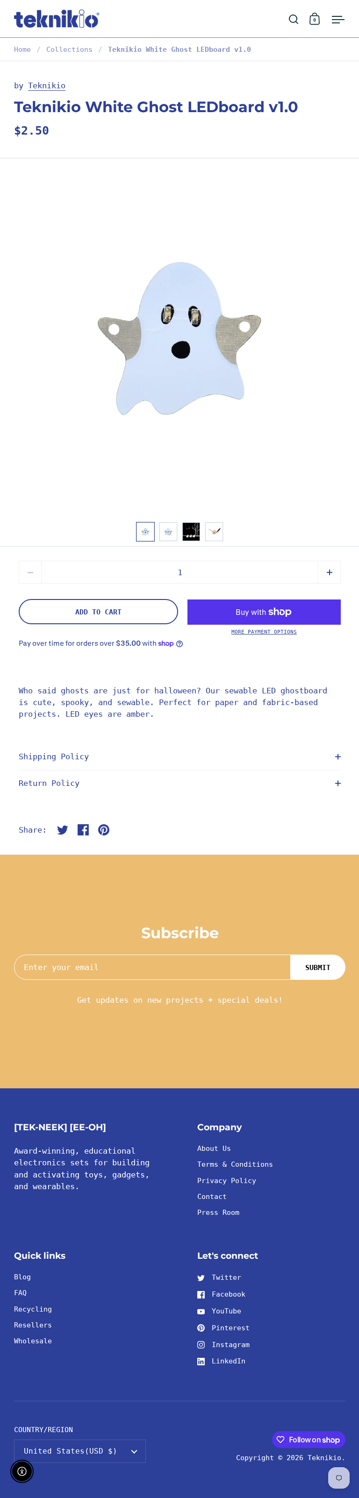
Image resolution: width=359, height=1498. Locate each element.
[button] (329, 572)
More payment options (264, 632)
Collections (69, 49)
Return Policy (49, 783)
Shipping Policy (54, 756)
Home (22, 49)
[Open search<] (294, 19)
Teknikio (46, 85)
